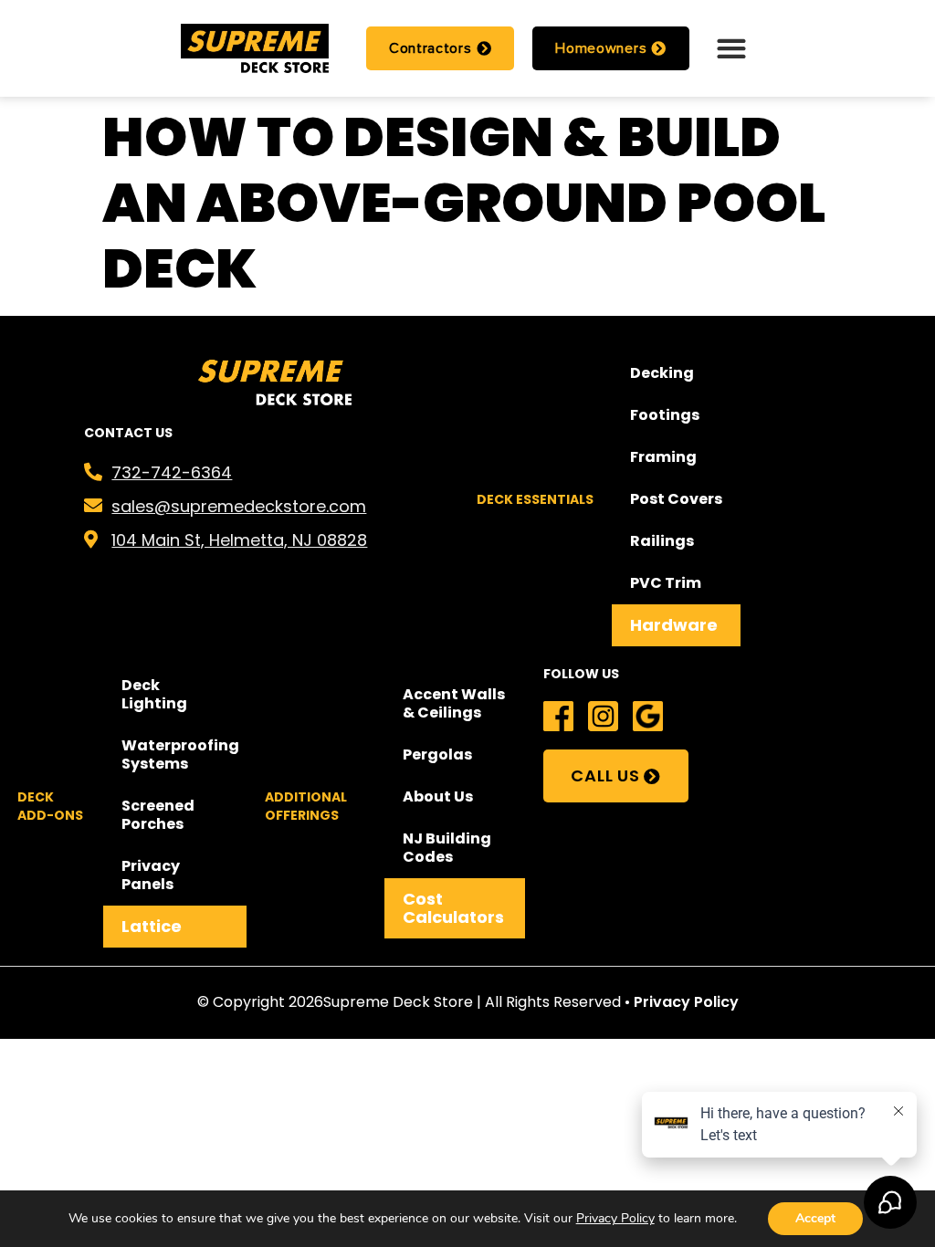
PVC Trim (665, 582)
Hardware (674, 624)
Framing (663, 456)
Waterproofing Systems (180, 754)
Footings (664, 414)
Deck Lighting (154, 694)
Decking (662, 372)
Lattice (151, 926)
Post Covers (676, 498)
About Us (438, 796)
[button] (731, 48)
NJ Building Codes (447, 847)
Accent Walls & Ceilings (454, 703)
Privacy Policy (686, 1001)
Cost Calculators (453, 907)
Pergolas (437, 754)
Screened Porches (157, 814)
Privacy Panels (150, 875)
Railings (662, 540)
